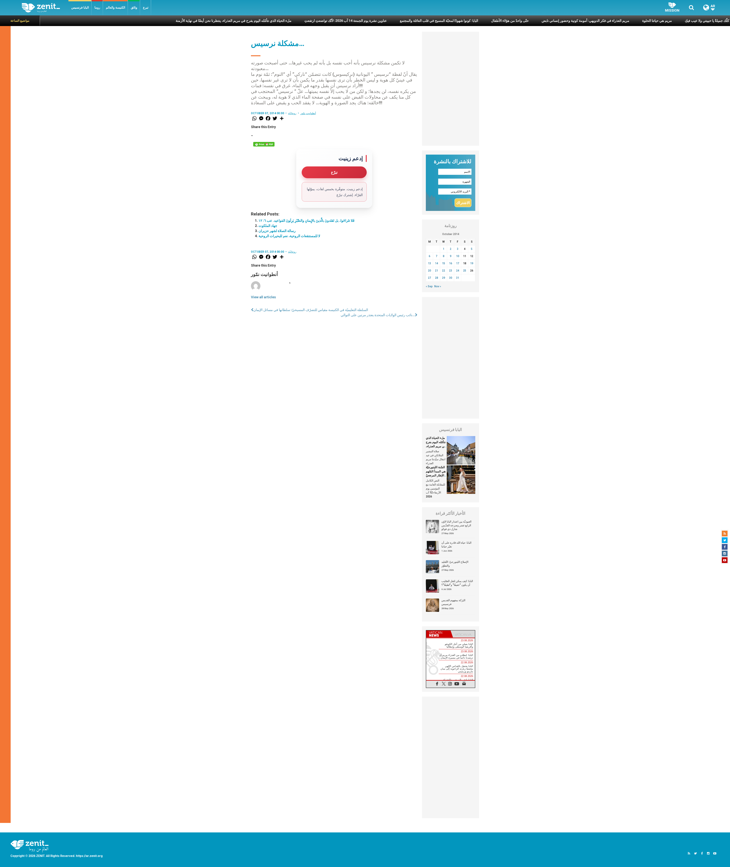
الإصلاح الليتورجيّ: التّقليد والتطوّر (454, 563)
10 (457, 256)
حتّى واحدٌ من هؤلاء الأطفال (440, 21)
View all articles (263, 297)
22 (443, 270)
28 (436, 277)
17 (457, 263)
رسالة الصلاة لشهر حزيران (277, 231)
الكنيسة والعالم (115, 7)
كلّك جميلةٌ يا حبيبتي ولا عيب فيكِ (637, 21)
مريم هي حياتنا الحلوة (587, 21)
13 (429, 263)
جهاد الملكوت (268, 226)
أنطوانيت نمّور (308, 113)
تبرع (145, 7)
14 (436, 263)
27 (429, 277)
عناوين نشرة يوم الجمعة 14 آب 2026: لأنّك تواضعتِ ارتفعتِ (276, 21)
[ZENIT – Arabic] (45, 7)
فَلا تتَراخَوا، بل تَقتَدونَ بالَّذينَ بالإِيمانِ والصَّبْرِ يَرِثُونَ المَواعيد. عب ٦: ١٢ (307, 220)
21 (436, 270)
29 (443, 277)
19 (471, 263)
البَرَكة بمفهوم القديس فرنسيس (453, 602)
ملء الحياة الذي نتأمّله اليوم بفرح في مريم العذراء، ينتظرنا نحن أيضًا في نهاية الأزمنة (164, 21)
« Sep (429, 286)
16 (450, 263)
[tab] (438, 633)
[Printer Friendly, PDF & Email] (264, 144)
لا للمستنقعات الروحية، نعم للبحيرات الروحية (289, 236)
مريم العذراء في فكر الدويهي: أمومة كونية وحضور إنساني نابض (515, 21)
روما (97, 7)
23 (450, 270)
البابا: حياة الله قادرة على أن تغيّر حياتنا (456, 544)
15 (443, 263)
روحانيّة (292, 113)
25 (464, 270)
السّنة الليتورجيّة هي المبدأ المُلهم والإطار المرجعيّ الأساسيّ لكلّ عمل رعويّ (436, 475)
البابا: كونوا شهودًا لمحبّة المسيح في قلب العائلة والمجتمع (369, 21)
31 (457, 277)
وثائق (134, 7)
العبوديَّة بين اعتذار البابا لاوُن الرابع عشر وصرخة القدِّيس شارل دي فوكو (456, 525)
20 (429, 270)
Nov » (437, 286)
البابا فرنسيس (80, 7)
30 (450, 277)
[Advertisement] (450, 89)
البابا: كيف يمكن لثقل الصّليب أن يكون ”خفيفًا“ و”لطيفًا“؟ (457, 583)
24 (457, 270)
